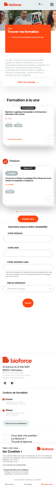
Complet (11, 173)
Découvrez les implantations (16, 423)
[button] (17, 211)
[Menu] (52, 4)
